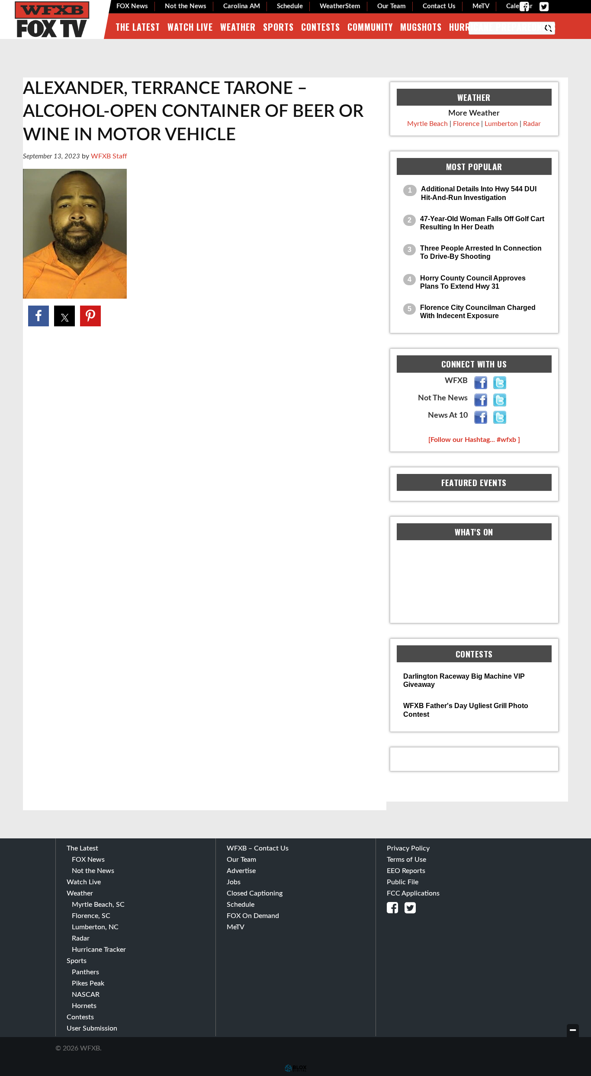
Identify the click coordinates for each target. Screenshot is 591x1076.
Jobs (234, 882)
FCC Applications (413, 893)
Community (370, 26)
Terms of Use (406, 859)
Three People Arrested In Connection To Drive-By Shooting (481, 252)
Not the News (185, 6)
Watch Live (190, 26)
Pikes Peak (88, 983)
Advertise (241, 870)
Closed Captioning (255, 893)
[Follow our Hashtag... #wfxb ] (474, 439)
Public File (402, 882)
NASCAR (86, 994)
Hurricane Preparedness (502, 26)
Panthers (85, 972)
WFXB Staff (109, 156)
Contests (320, 26)
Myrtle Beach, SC (98, 904)
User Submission (92, 1028)
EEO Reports (406, 870)
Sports (278, 26)
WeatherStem (340, 6)
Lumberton (501, 123)
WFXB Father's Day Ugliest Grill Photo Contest (465, 710)
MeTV (480, 6)
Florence (466, 123)
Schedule (290, 6)
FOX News (132, 6)
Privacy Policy (408, 848)
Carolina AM (241, 6)
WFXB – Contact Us (258, 848)
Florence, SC (91, 915)
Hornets (84, 1005)
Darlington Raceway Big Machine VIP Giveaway (464, 680)
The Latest (138, 26)
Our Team (391, 6)
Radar (532, 123)
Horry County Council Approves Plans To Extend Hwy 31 (473, 282)
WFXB (52, 19)
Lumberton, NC (95, 927)
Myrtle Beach (427, 123)
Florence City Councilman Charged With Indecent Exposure (478, 311)
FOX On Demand (253, 915)
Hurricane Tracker (99, 949)
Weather (238, 26)
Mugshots (421, 26)
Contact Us (439, 6)
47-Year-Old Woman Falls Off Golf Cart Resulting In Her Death (482, 223)
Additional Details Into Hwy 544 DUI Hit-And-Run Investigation (478, 193)
